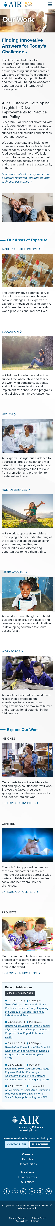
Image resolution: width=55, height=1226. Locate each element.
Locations (27, 1172)
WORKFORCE (11, 651)
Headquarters (27, 1177)
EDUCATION (10, 332)
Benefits (27, 1159)
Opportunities (27, 1164)
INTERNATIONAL (13, 572)
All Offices (27, 1182)
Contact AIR (16, 1144)
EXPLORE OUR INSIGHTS (18, 803)
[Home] (17, 4)
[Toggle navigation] (50, 4)
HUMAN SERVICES (14, 490)
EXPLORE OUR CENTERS (18, 892)
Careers (27, 1154)
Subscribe (39, 1144)
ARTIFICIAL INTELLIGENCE (19, 249)
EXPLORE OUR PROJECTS (19, 973)
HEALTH (7, 414)
